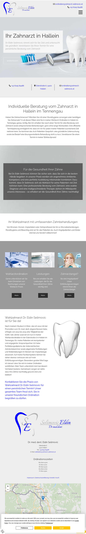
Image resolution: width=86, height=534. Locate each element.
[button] (60, 12)
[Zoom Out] (8, 489)
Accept (62, 528)
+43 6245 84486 (76, 7)
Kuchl (57, 478)
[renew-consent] (2, 531)
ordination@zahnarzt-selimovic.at (69, 4)
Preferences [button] (49, 523)
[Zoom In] (8, 486)
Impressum (30, 478)
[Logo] (18, 8)
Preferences (24, 528)
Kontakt (52, 478)
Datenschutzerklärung (42, 478)
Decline (43, 528)
